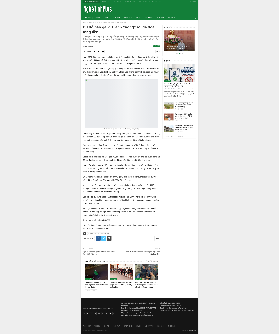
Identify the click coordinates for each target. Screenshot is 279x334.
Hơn (160, 1)
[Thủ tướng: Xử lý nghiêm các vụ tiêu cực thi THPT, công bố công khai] (179, 40)
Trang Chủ (105, 1)
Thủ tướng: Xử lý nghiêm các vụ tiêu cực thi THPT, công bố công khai (178, 47)
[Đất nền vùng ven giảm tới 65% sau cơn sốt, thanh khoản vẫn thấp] (169, 105)
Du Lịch (145, 1)
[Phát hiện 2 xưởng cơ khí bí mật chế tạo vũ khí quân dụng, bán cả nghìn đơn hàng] (146, 272)
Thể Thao (171, 18)
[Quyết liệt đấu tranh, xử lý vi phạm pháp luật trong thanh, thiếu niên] (121, 272)
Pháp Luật (128, 1)
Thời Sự (112, 1)
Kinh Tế (119, 1)
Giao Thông (137, 1)
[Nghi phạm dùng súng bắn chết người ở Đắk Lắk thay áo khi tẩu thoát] (96, 272)
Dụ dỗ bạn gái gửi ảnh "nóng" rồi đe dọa (98, 233)
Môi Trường (153, 1)
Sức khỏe (160, 18)
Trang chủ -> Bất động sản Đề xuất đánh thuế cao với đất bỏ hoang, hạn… (184, 127)
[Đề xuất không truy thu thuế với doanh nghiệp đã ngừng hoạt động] (179, 73)
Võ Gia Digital (192, 330)
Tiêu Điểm (113, 279)
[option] (179, 41)
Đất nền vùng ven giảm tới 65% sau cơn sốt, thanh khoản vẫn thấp (184, 105)
